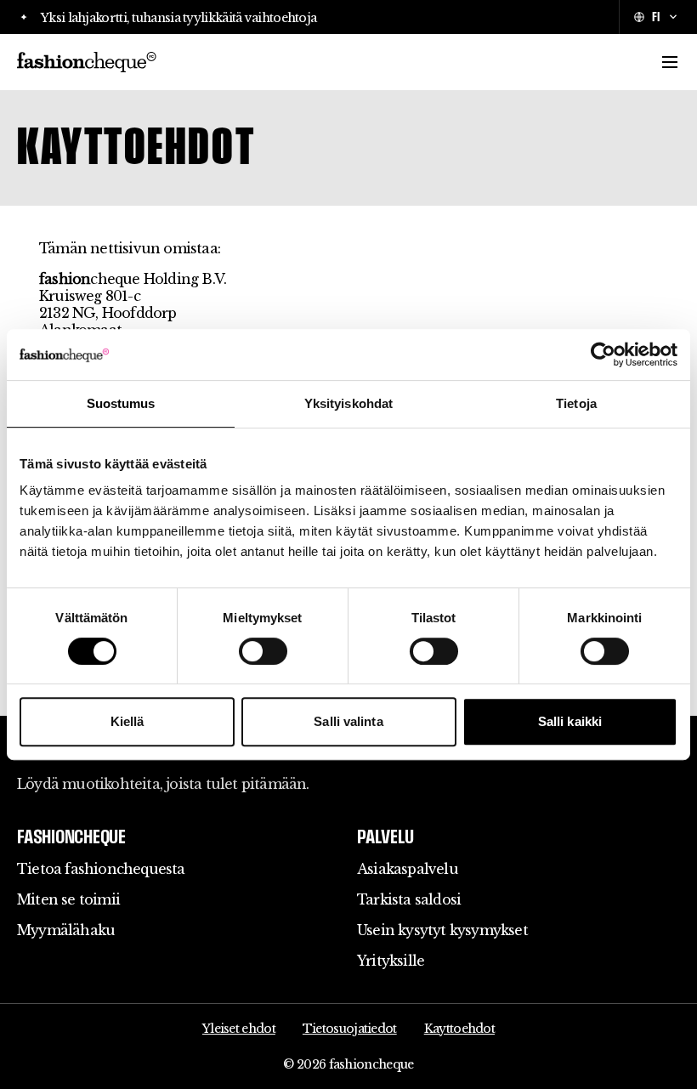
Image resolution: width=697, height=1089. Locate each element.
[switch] (263, 651)
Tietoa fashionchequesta (101, 868)
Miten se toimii (68, 899)
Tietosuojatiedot (350, 1028)
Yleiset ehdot (238, 1028)
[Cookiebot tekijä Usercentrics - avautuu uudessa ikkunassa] (603, 354)
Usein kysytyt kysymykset (442, 930)
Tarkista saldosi (409, 899)
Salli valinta (348, 721)
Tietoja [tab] (576, 403)
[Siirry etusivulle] (86, 62)
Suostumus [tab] (121, 403)
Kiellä (127, 721)
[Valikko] (670, 62)
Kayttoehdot (459, 1028)
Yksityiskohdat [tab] (348, 403)
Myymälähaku (66, 930)
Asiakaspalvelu (407, 868)
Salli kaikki (570, 721)
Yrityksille (390, 960)
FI (656, 16)
